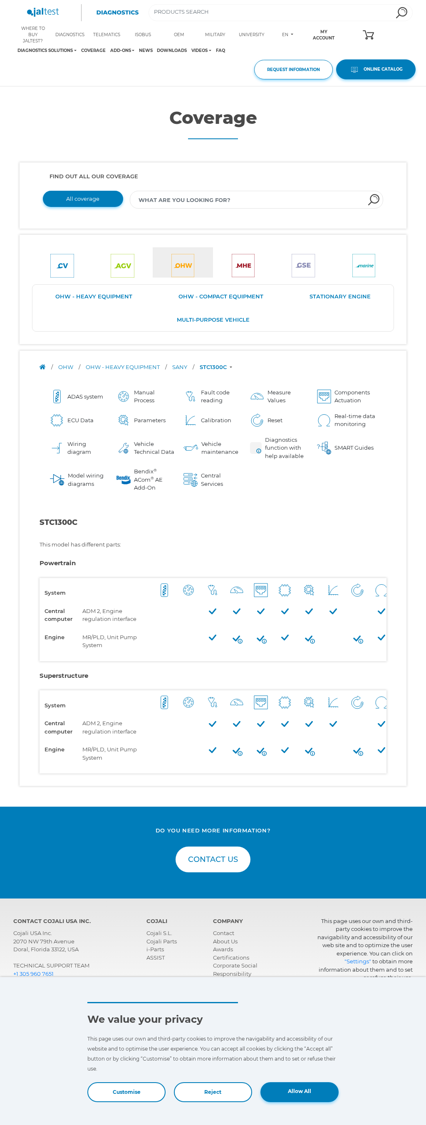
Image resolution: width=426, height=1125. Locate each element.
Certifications (231, 957)
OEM (179, 34)
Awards (223, 949)
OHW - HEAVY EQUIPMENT (93, 296)
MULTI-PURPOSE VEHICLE (213, 319)
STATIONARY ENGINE (340, 296)
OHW (66, 367)
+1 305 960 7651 (33, 973)
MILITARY (215, 34)
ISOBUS (143, 34)
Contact (223, 933)
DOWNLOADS (172, 50)
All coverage (82, 198)
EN (286, 34)
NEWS (146, 50)
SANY (180, 367)
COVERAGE (93, 50)
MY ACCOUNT (323, 35)
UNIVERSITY (251, 34)
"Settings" (357, 961)
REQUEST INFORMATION (293, 69)
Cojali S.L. (159, 933)
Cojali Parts (161, 941)
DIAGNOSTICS (69, 34)
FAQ (220, 50)
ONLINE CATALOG (381, 69)
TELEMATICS (106, 34)
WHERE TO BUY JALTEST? (33, 35)
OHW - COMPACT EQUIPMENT (220, 296)
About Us (225, 941)
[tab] (62, 262)
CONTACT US (213, 859)
